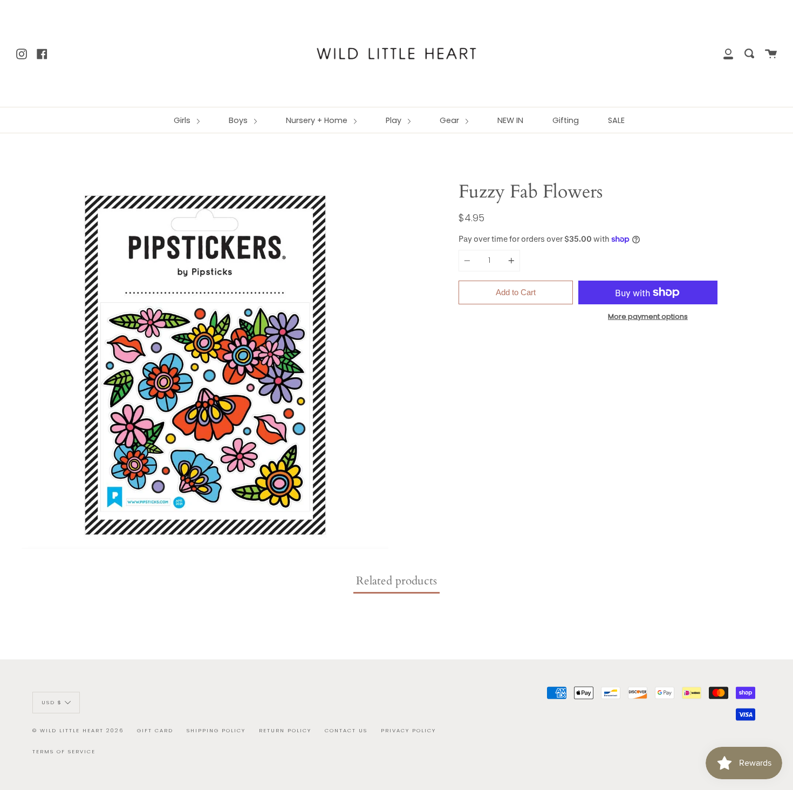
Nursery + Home (318, 120)
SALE (616, 120)
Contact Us (346, 730)
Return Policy (285, 730)
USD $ (52, 701)
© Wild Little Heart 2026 (78, 730)
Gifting (565, 120)
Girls (183, 120)
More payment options (648, 316)
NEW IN (510, 120)
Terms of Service (63, 751)
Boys (239, 120)
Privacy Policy (408, 730)
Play (395, 120)
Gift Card (155, 730)
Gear (450, 120)
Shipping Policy (216, 730)
